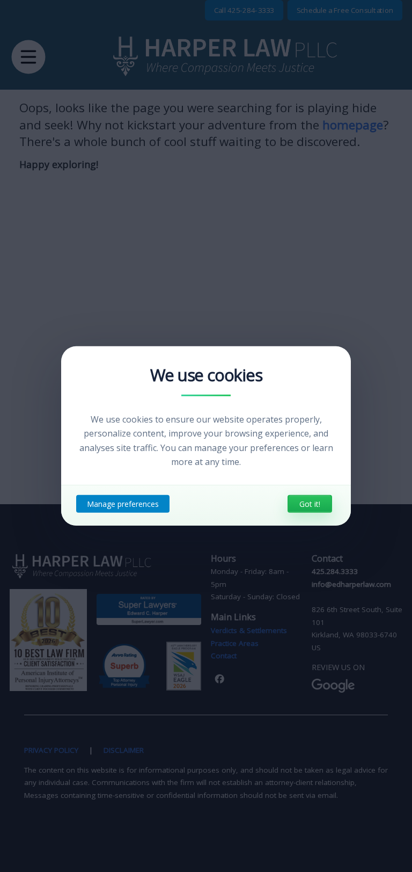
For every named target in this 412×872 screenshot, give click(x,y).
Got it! (309, 504)
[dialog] (206, 436)
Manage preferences (123, 504)
